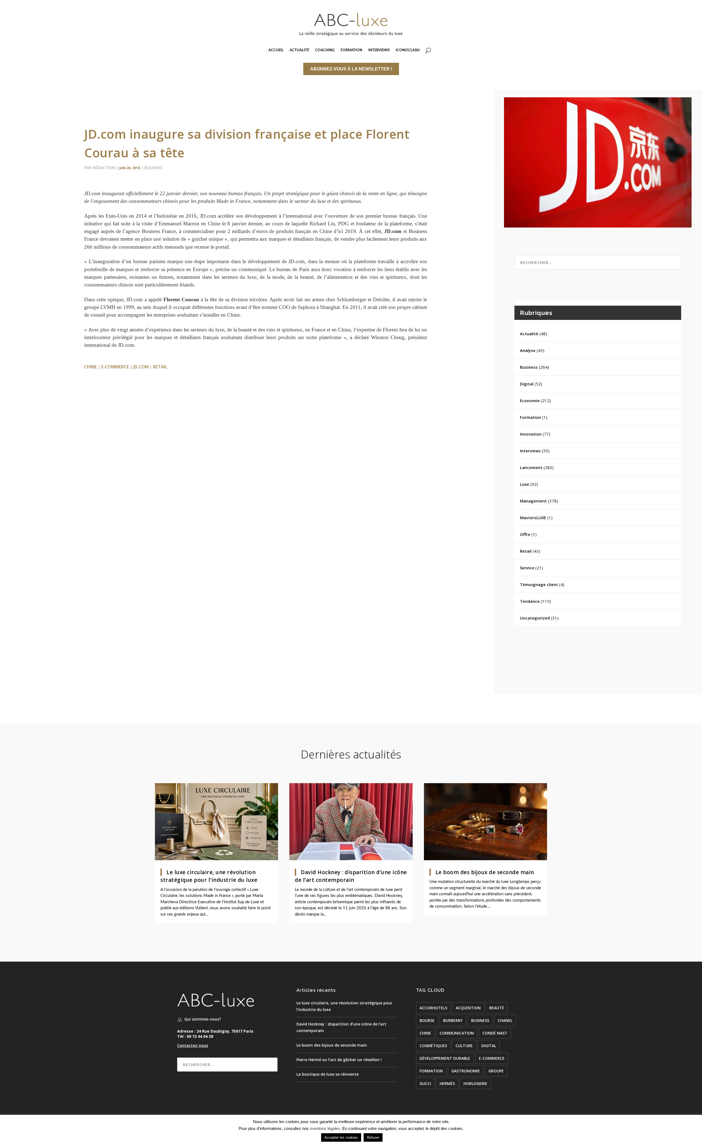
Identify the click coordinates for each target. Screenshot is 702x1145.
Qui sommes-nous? (202, 1019)
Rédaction (104, 167)
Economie (530, 400)
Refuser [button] (373, 1137)
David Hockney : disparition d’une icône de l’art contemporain (351, 876)
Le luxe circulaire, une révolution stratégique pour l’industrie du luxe (208, 876)
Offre (525, 534)
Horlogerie (475, 1083)
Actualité (529, 333)
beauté (496, 1007)
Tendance (530, 601)
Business (153, 167)
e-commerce (115, 367)
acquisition (468, 1007)
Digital (526, 384)
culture (464, 1045)
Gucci (425, 1083)
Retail (525, 551)
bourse (427, 1020)
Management (533, 501)
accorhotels (433, 1007)
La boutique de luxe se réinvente (327, 1074)
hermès (447, 1083)
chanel (505, 1020)
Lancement (531, 467)
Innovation (531, 434)
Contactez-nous (192, 1045)
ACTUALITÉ (299, 50)
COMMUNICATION (457, 1033)
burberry (453, 1020)
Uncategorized (535, 618)
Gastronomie (465, 1070)
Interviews (530, 450)
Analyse (528, 350)
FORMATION (351, 50)
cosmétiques (433, 1045)
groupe (496, 1070)
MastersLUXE (533, 517)
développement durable (445, 1058)
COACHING (325, 50)
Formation (530, 417)
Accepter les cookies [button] (341, 1137)
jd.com (141, 367)
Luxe (524, 484)
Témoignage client (539, 584)
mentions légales (325, 1128)
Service (527, 567)
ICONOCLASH (408, 50)
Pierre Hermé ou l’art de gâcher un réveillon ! (339, 1059)
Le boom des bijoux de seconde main (484, 872)
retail (160, 367)
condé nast (494, 1033)
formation (431, 1070)
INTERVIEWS (379, 50)
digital (488, 1045)
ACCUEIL (276, 50)
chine (90, 367)
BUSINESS (480, 1020)
